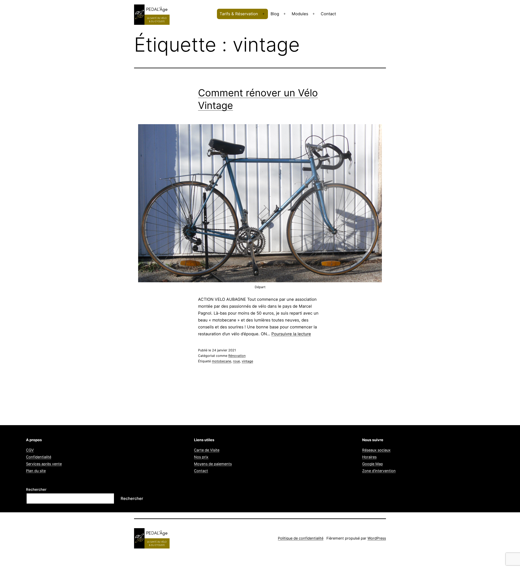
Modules (300, 13)
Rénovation (237, 356)
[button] (511, 5)
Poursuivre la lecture (291, 333)
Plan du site (36, 471)
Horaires (369, 457)
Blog (275, 13)
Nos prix (201, 457)
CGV (30, 450)
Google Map (372, 464)
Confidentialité (38, 457)
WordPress (376, 538)
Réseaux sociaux (376, 450)
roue (236, 361)
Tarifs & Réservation (239, 13)
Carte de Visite (206, 450)
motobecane (221, 361)
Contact (328, 13)
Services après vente (44, 464)
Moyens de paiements (213, 464)
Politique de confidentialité (300, 538)
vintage (247, 361)
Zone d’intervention (379, 471)
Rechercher (36, 489)
